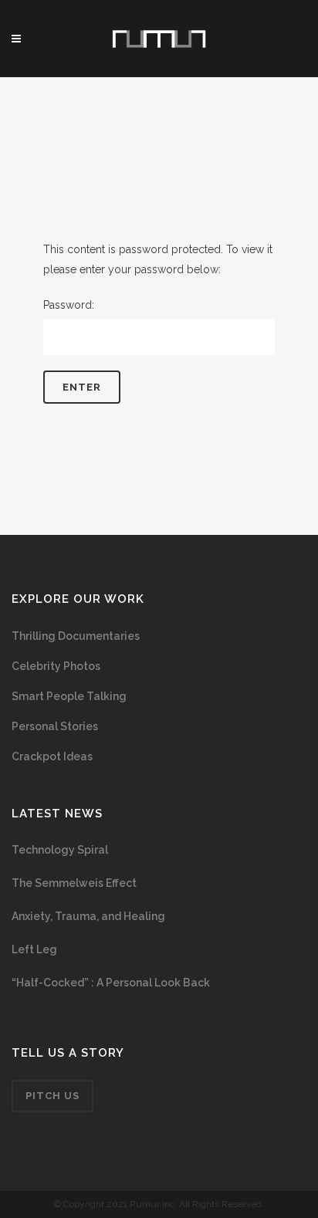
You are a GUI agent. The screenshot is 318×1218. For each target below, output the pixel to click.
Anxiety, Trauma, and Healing (88, 916)
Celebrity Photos (56, 666)
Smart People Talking (69, 696)
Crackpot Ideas (52, 756)
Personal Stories (55, 726)
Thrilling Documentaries (76, 636)
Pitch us (52, 1095)
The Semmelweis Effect (74, 883)
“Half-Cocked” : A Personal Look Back (111, 982)
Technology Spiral (60, 850)
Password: (68, 305)
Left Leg (34, 949)
